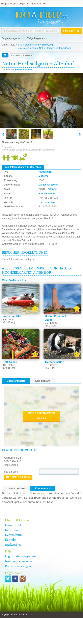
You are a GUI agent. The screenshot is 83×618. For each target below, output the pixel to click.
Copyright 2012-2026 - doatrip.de (16, 614)
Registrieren (8, 3)
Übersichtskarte (16, 380)
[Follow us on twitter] (8, 579)
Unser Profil (13, 525)
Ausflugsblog (13, 544)
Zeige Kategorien (11, 38)
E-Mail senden (46, 193)
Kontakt (10, 540)
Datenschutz (13, 535)
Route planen (18, 477)
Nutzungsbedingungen (19, 561)
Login (22, 3)
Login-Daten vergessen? (20, 556)
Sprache (37, 3)
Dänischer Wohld (48, 184)
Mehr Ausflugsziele (13, 280)
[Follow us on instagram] (23, 579)
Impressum (12, 530)
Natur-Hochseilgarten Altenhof (55, 48)
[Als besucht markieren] (5, 55)
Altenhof (31, 48)
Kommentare (42, 380)
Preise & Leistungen (18, 566)
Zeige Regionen (36, 38)
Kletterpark (45, 171)
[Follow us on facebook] (15, 579)
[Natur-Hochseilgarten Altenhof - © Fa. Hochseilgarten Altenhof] (41, 101)
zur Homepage (46, 202)
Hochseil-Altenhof (23, 69)
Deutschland (32, 44)
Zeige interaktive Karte (41, 416)
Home (19, 44)
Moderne (43, 176)
